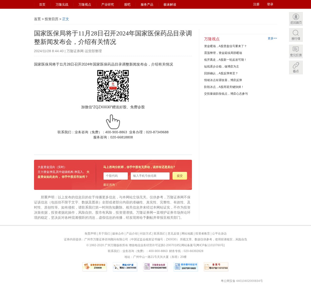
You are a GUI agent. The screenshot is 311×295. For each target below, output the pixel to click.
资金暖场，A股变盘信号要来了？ (225, 46)
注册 (256, 4)
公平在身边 (219, 233)
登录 (270, 4)
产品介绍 (132, 233)
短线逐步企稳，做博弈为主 (221, 66)
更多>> (272, 38)
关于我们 (104, 233)
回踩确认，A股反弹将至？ (221, 73)
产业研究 (107, 4)
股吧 (127, 4)
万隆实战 (62, 4)
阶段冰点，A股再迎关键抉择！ (224, 87)
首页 (42, 4)
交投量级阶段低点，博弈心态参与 (226, 93)
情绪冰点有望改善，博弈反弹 (223, 80)
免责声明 (90, 233)
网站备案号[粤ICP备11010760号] (203, 245)
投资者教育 (202, 233)
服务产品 (147, 4)
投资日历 (51, 19)
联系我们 (159, 233)
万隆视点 (84, 4)
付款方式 (146, 233)
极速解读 (170, 4)
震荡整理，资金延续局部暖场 (223, 53)
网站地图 (187, 233)
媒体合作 (118, 233)
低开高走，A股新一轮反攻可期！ (225, 59)
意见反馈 (173, 233)
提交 (180, 175)
